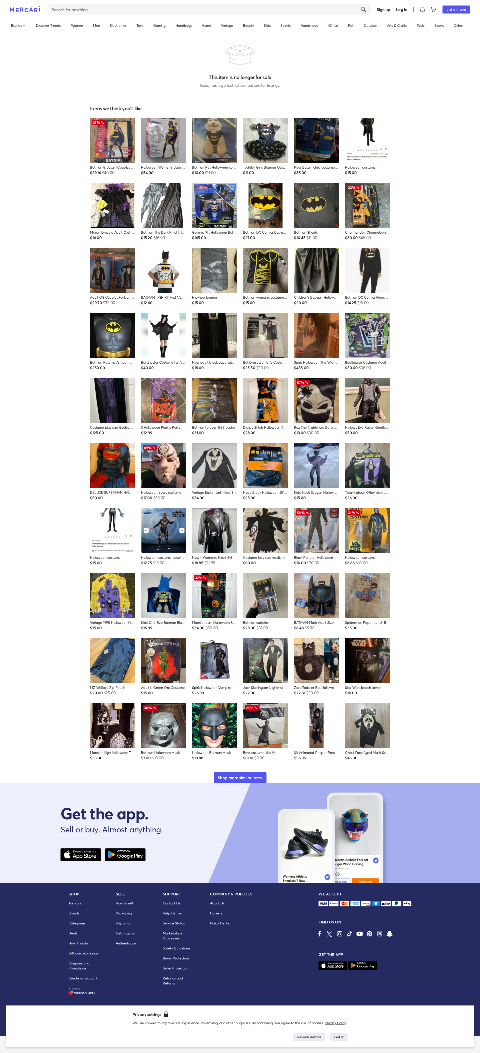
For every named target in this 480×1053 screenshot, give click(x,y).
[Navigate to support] (323, 903)
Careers (216, 913)
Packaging (124, 913)
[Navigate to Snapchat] (389, 934)
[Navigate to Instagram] (339, 934)
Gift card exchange (83, 953)
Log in (401, 9)
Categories (76, 923)
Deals (72, 933)
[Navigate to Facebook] (319, 934)
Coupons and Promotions (79, 965)
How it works (78, 943)
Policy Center (220, 923)
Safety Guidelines (176, 948)
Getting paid (126, 933)
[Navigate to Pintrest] (369, 934)
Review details (309, 1036)
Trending (75, 903)
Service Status (174, 923)
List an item (456, 9)
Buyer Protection (176, 958)
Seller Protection (175, 968)
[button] (423, 10)
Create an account (83, 978)
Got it (339, 1036)
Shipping (123, 923)
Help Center (172, 913)
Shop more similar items (240, 777)
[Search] (363, 10)
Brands (74, 913)
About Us (217, 903)
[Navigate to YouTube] (359, 934)
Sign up (383, 9)
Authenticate (126, 943)
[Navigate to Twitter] (329, 934)
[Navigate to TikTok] (349, 934)
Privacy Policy (335, 1022)
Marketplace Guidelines (172, 935)
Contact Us (171, 903)
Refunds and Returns (173, 980)
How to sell (124, 903)
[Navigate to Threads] (379, 934)
